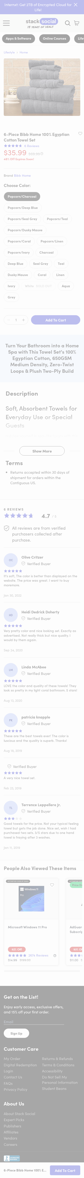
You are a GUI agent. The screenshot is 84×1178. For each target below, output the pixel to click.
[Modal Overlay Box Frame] (42, 589)
